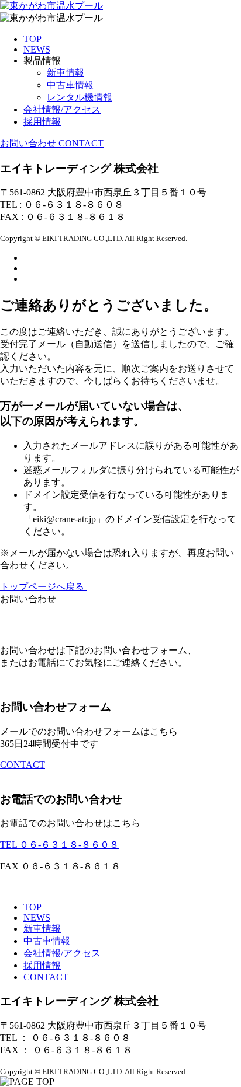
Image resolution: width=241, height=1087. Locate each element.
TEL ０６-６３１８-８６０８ (59, 845)
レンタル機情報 (79, 97)
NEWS (36, 917)
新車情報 (65, 73)
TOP (32, 907)
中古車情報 (70, 85)
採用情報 (42, 965)
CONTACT (22, 765)
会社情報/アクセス (62, 953)
